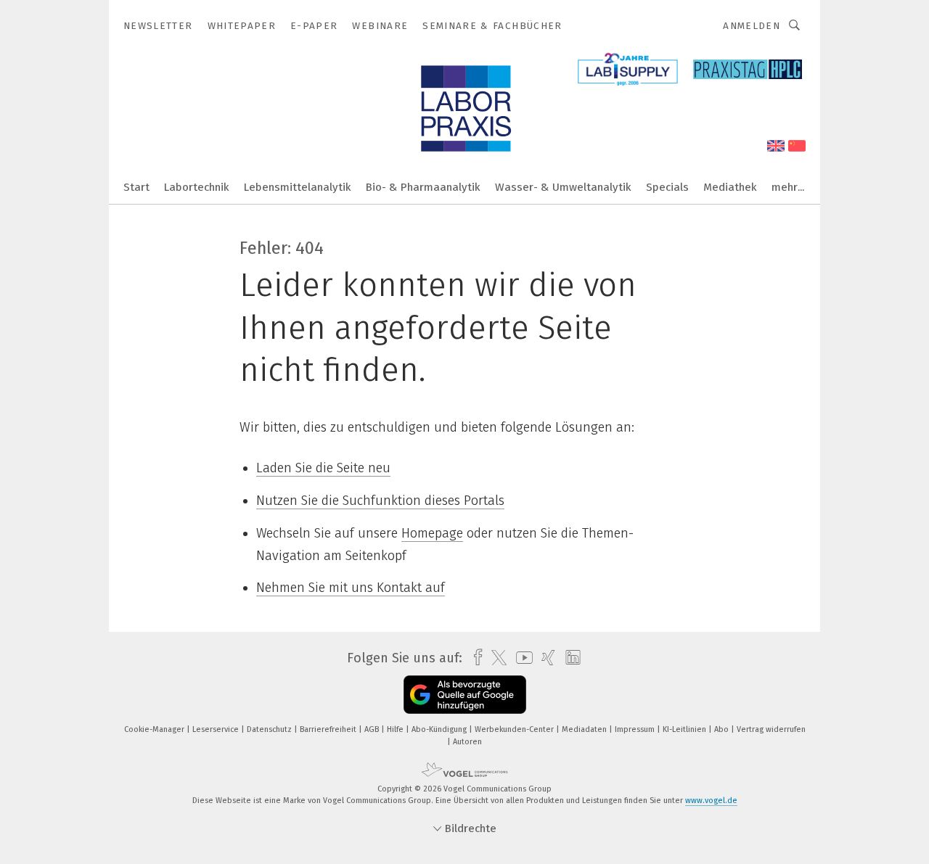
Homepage (432, 533)
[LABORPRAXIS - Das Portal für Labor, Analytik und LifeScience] (136, 186)
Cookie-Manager (155, 729)
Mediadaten (585, 729)
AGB (372, 729)
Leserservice (216, 729)
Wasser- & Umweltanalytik (563, 187)
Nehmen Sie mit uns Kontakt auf (350, 588)
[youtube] (521, 658)
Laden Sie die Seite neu (323, 468)
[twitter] (495, 658)
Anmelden (751, 26)
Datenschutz (270, 729)
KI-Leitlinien (685, 729)
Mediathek (730, 187)
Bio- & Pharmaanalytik (423, 187)
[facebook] (474, 657)
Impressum (636, 729)
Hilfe (396, 729)
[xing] (545, 658)
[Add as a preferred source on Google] (465, 694)
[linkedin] (569, 658)
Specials (667, 187)
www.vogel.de (711, 800)
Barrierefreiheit (329, 729)
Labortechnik (196, 187)
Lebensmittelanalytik (297, 187)
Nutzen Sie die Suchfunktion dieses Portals (380, 501)
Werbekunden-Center (515, 729)
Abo (722, 729)
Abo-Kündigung (440, 729)
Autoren (467, 741)
